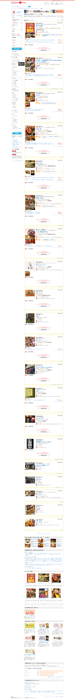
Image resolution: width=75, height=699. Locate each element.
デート (14, 68)
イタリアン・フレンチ (50, 553)
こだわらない (27, 553)
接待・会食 (14, 73)
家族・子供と (15, 67)
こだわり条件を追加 (18, 131)
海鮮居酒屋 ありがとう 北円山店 (43, 441)
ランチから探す (27, 685)
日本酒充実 (15, 119)
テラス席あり (15, 100)
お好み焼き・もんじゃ (52, 554)
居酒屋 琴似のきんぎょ (53, 598)
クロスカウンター (40, 418)
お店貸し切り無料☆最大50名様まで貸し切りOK (49, 103)
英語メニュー (56, 560)
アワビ (26, 565)
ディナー (14, 33)
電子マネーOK (47, 559)
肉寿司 (33, 565)
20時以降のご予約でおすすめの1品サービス (48, 206)
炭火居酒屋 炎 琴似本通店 (41, 598)
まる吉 (37, 316)
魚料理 (43, 565)
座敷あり (38, 558)
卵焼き (58, 564)
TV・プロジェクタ (39, 560)
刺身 (44, 564)
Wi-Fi (48, 561)
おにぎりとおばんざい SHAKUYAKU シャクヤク (57, 384)
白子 (45, 565)
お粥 (50, 565)
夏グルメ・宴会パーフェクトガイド (30, 629)
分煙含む (15, 105)
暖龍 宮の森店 (39, 25)
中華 (55, 553)
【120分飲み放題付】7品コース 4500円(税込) (33, 213)
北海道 (24, 8)
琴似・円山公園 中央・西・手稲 (30, 8)
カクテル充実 (15, 122)
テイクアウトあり (52, 561)
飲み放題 (56, 558)
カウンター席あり (16, 98)
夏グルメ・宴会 (15, 139)
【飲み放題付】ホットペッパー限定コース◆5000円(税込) (34, 109)
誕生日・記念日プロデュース (30, 641)
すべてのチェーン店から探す (58, 693)
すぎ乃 (37, 390)
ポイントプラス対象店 (16, 61)
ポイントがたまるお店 (16, 59)
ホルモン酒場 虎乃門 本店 (41, 231)
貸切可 (53, 560)
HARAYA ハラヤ (61, 122)
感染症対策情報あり (16, 90)
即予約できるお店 (15, 53)
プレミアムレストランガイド (58, 641)
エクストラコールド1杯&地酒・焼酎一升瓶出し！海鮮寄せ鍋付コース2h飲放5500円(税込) (39, 179)
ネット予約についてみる (18, 160)
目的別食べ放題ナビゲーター (17, 141)
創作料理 (41, 553)
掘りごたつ (15, 95)
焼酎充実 (35, 559)
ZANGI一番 (38, 128)
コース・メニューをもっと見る (57, 43)
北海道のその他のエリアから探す (30, 682)
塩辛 (56, 564)
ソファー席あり (16, 99)
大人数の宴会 (15, 74)
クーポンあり (15, 115)
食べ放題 (15, 83)
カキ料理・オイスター (39, 564)
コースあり (15, 84)
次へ (48, 533)
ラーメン (47, 554)
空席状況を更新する (44, 50)
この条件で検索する (16, 48)
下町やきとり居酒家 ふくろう (59, 473)
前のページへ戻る (14, 8)
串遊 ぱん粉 (39, 520)
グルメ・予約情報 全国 (20, 8)
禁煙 (14, 104)
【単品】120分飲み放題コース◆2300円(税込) (33, 110)
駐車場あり (44, 561)
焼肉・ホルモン (59, 553)
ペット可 (41, 561)
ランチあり (15, 85)
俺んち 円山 (61, 501)
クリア (21, 37)
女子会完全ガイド (15, 140)
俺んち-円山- (39, 493)
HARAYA (38, 95)
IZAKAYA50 (38, 479)
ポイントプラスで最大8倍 (30, 615)
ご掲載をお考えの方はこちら (33, 697)
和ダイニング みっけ (41, 264)
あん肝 (48, 565)
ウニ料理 (29, 565)
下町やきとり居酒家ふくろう (42, 465)
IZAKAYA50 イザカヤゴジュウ (59, 487)
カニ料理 (47, 564)
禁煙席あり (52, 558)
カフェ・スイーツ (59, 554)
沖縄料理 (39, 565)
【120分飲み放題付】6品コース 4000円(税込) (33, 212)
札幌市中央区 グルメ (37, 8)
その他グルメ (27, 555)
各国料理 (38, 554)
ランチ (19, 33)
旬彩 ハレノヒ (39, 292)
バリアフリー (37, 561)
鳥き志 (37, 506)
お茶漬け (53, 564)
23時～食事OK (28, 560)
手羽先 (50, 564)
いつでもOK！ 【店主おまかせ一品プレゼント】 (49, 171)
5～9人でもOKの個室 (46, 539)
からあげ (31, 564)
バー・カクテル (42, 554)
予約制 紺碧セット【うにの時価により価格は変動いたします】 (35, 400)
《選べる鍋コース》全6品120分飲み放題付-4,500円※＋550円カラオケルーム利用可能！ (39, 74)
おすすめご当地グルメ (16, 146)
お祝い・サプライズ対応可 (17, 129)
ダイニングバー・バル (35, 553)
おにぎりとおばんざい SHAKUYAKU (44, 367)
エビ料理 (34, 564)
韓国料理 (26, 554)
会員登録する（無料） (47, 4)
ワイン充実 (56, 559)
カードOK (43, 559)
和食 (43, 553)
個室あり (15, 94)
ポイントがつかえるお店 (16, 60)
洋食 (45, 553)
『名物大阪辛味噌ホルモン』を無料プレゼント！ (49, 239)
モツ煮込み (36, 565)
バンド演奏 (44, 560)
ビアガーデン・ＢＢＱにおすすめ (59, 544)
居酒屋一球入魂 (39, 198)
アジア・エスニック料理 (32, 554)
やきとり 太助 (39, 163)
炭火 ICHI (38, 339)
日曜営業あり (15, 127)
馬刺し (61, 564)
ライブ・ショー (48, 560)
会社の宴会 (14, 72)
